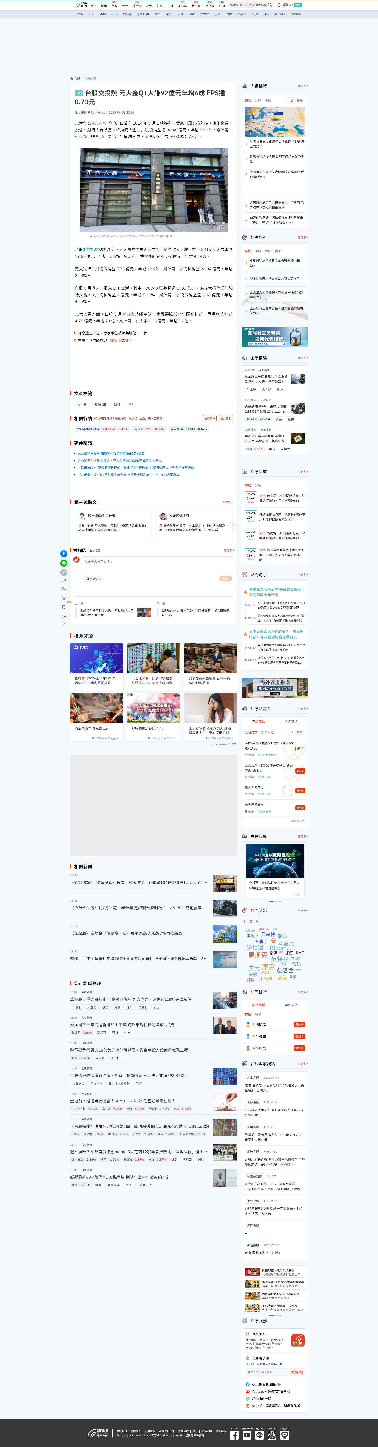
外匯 (160, 6)
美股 (125, 6)
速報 (157, 14)
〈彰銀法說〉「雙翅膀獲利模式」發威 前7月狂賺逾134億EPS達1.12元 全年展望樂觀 (136, 467)
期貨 (192, 14)
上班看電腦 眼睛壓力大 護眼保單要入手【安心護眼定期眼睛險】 (211, 730)
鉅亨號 (209, 6)
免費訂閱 (297, 1372)
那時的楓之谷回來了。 (148, 728)
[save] (63, 607)
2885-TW (98, 123)
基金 (149, 6)
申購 (300, 770)
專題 (255, 14)
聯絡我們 (183, 1431)
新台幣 (128, 314)
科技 (114, 14)
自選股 (296, 14)
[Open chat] (63, 617)
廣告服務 (150, 1431)
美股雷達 (266, 400)
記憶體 (260, 1024)
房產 (217, 14)
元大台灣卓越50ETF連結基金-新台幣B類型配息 (269, 768)
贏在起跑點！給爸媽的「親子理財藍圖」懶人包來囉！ (131, 418)
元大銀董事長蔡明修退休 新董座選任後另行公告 (111, 453)
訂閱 (222, 6)
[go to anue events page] (279, 5)
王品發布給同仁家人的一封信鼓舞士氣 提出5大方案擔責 (106, 612)
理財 (229, 14)
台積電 (260, 1036)
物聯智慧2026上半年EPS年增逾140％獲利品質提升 (95, 680)
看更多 (227, 502)
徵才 (195, 1431)
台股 (114, 6)
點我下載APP (121, 340)
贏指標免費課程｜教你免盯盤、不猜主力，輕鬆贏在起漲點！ (282, 554)
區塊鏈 (204, 14)
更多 (300, 100)
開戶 (300, 748)
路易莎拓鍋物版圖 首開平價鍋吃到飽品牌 (209, 680)
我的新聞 (280, 14)
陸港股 (137, 6)
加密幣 (182, 6)
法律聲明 (221, 1431)
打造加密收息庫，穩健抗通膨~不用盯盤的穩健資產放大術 (282, 517)
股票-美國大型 (267, 755)
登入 (291, 5)
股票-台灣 (264, 777)
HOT (262, 496)
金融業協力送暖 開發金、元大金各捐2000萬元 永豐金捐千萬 (120, 460)
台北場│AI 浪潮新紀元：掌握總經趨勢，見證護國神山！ (282, 498)
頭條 (80, 14)
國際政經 (266, 429)
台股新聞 (91, 78)
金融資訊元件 (166, 1431)
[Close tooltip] (96, 616)
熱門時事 (143, 14)
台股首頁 (209, 418)
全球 (170, 6)
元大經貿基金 (254, 804)
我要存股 (225, 418)
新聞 (104, 6)
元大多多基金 (254, 787)
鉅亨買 (196, 6)
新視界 (241, 14)
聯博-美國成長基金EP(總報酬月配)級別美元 (269, 745)
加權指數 (91, 249)
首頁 (93, 6)
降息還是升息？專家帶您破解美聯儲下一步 (112, 332)
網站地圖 (207, 1431)
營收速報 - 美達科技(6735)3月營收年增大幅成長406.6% (195, 612)
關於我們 (122, 1431)
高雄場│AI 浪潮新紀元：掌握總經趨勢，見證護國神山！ (282, 535)
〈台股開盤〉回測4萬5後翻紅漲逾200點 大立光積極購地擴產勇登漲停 (152, 680)
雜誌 (266, 14)
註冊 (298, 5)
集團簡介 (136, 1431)
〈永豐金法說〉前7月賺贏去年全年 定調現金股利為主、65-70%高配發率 (129, 474)
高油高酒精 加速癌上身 (92, 728)
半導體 (260, 1048)
